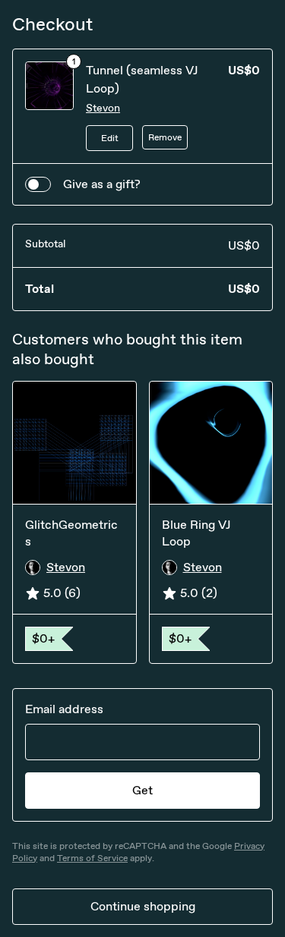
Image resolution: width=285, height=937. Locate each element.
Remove (165, 137)
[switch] (38, 184)
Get (142, 790)
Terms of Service (92, 858)
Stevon (103, 108)
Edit (110, 138)
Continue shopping (142, 906)
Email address (64, 709)
